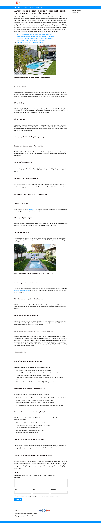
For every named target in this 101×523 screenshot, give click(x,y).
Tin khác (37, 7)
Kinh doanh (31, 7)
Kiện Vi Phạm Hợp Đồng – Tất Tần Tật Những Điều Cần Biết (31, 40)
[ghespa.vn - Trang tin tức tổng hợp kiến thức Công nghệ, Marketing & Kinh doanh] (22, 3)
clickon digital (75, 12)
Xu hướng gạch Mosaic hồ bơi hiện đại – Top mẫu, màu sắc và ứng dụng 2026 (35, 36)
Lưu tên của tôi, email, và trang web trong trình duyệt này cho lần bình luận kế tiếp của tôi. (38, 496)
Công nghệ (20, 7)
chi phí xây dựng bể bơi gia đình (22, 290)
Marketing (26, 7)
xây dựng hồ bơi (32, 209)
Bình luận (17, 477)
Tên (15, 489)
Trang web (53, 489)
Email (34, 489)
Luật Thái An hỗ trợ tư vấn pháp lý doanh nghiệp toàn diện (30, 42)
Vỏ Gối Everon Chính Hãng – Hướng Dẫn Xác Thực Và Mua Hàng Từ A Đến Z (35, 38)
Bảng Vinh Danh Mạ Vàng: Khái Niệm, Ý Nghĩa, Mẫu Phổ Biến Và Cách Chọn (34, 34)
